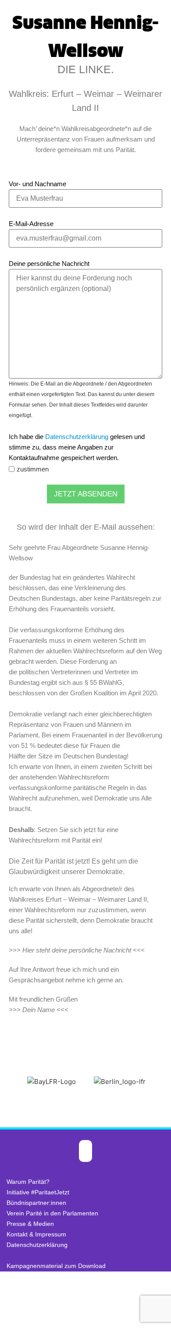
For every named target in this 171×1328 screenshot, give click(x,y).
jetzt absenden (86, 494)
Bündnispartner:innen (36, 1202)
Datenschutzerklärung (76, 436)
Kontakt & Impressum (36, 1234)
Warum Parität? (28, 1181)
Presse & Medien (30, 1223)
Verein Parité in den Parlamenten (52, 1213)
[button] (8, 1082)
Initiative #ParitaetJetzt (38, 1192)
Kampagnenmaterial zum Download (56, 1265)
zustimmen (33, 469)
